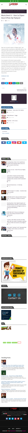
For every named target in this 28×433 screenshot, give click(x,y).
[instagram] (15, 1)
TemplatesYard (12, 430)
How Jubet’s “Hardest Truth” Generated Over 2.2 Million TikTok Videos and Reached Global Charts (16, 229)
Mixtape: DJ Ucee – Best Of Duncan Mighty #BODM (16, 170)
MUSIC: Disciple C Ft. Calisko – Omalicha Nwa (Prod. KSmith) (16, 191)
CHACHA (6, 10)
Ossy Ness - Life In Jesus (12, 120)
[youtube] (19, 142)
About (13, 428)
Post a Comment (5, 133)
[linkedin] (21, 419)
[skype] (17, 1)
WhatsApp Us (18, 428)
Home (3, 10)
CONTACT (9, 342)
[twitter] (13, 1)
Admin (3, 20)
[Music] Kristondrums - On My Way (14, 184)
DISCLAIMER (14, 342)
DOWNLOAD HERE (5, 76)
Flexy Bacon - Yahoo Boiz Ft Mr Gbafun (15, 110)
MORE (19, 342)
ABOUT (4, 342)
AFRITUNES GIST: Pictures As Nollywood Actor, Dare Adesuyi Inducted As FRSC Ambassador (15, 214)
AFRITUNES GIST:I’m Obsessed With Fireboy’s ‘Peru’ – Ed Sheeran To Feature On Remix (16, 197)
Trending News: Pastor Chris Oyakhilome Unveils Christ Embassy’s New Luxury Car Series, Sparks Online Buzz (16, 163)
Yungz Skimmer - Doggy (12, 115)
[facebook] (10, 1)
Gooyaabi (24, 430)
